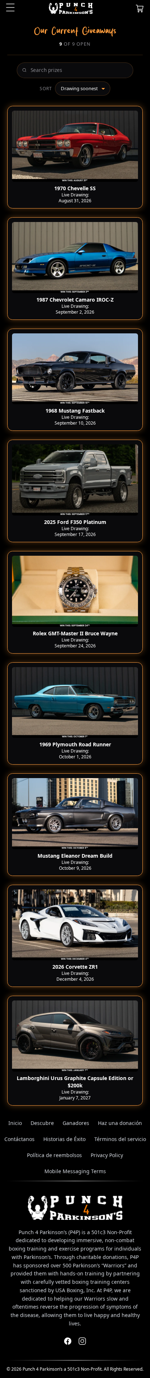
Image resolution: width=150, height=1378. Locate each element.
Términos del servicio (120, 1139)
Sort (46, 88)
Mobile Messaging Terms (75, 1171)
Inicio (15, 1122)
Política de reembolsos (54, 1155)
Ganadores (76, 1122)
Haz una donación (120, 1122)
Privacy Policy (107, 1155)
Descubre (42, 1122)
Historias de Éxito (64, 1139)
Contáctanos (19, 1139)
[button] (139, 8)
